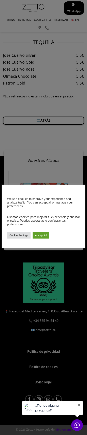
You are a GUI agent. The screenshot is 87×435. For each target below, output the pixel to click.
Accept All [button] (41, 235)
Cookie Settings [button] (19, 235)
